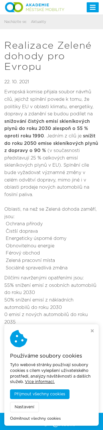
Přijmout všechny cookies (39, 394)
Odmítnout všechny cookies (35, 419)
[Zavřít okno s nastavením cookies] (92, 331)
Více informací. (40, 382)
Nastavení (24, 407)
